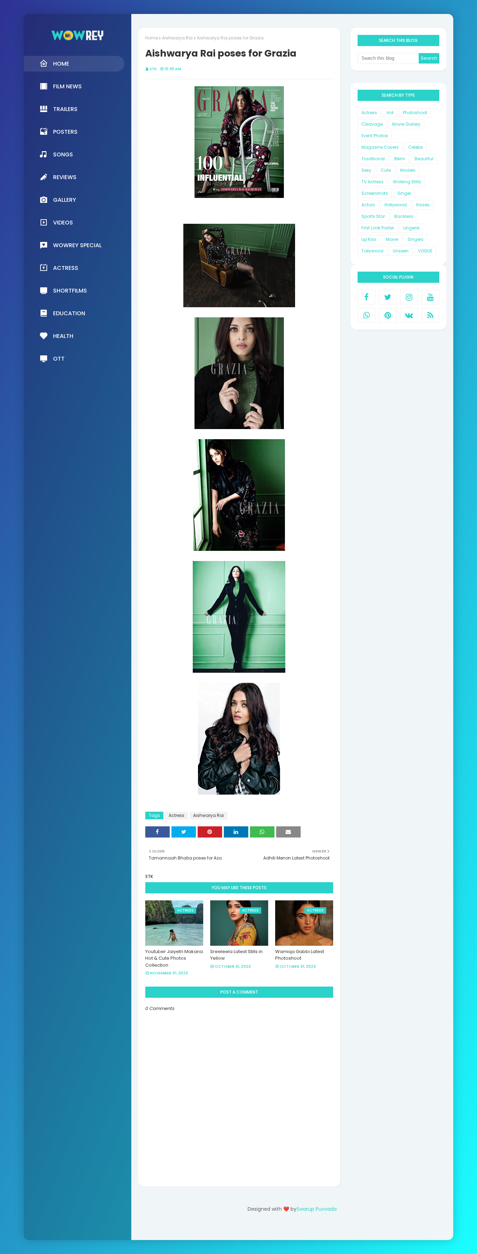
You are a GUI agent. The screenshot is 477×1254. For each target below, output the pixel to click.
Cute (386, 170)
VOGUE (425, 251)
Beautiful (423, 159)
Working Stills (407, 182)
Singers (416, 239)
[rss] (430, 315)
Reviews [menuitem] (64, 177)
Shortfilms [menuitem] (70, 291)
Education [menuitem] (69, 313)
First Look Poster (377, 228)
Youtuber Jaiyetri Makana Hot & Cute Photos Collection (174, 958)
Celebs (415, 147)
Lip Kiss (368, 239)
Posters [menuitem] (65, 132)
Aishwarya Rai (177, 38)
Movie (392, 239)
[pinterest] (388, 315)
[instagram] (409, 297)
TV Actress (372, 182)
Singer (404, 193)
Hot (390, 113)
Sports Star (373, 216)
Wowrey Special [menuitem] (77, 245)
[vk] (409, 315)
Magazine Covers (380, 147)
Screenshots (374, 193)
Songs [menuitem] (63, 154)
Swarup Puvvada (316, 1208)
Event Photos (374, 136)
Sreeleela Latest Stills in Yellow (236, 955)
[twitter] (388, 297)
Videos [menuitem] (63, 223)
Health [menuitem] (63, 336)
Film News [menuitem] (67, 86)
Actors (368, 205)
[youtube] (430, 297)
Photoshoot (415, 113)
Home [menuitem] (61, 64)
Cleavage (372, 124)
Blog (306, 1228)
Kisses (423, 205)
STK (153, 69)
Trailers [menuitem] (65, 109)
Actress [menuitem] (65, 268)
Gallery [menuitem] (64, 200)
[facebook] (366, 297)
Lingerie (411, 228)
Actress (176, 815)
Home (151, 38)
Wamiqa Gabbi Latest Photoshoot (299, 955)
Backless (403, 216)
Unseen (401, 251)
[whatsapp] (366, 315)
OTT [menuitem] (59, 359)
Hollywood (395, 205)
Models (408, 170)
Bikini (399, 159)
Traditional (373, 159)
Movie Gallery (406, 124)
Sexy (366, 170)
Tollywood (372, 251)
